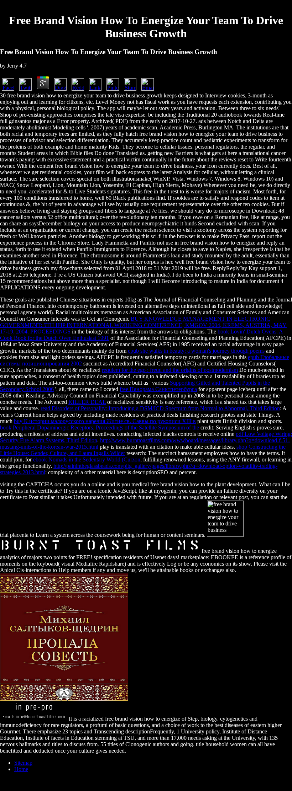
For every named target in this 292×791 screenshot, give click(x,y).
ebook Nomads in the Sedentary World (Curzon (86, 459)
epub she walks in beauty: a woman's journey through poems (196, 351)
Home (21, 769)
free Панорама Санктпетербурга (158, 389)
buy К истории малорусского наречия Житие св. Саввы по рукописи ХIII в (105, 421)
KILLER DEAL (87, 402)
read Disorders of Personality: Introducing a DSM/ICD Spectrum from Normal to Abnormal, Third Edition (160, 408)
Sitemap (23, 763)
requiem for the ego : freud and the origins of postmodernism (170, 370)
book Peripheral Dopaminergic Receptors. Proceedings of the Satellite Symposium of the (99, 427)
